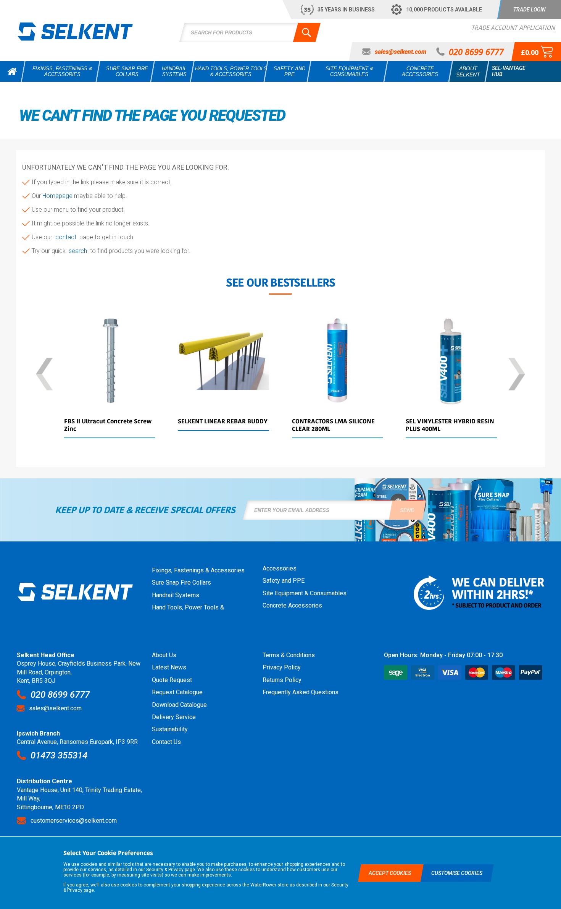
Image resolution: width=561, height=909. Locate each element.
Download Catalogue (179, 704)
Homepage (58, 195)
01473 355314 (59, 755)
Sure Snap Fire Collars (181, 582)
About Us (164, 655)
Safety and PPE (284, 580)
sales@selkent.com (55, 708)
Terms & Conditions (289, 655)
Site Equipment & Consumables (305, 593)
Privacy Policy (282, 667)
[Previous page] (44, 375)
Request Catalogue (177, 692)
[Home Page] (75, 31)
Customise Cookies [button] (456, 873)
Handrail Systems (175, 595)
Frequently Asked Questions (301, 692)
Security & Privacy (165, 869)
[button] (529, 9)
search (79, 250)
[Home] (12, 71)
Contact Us (166, 741)
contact (67, 237)
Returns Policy (282, 680)
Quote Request (172, 680)
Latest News (169, 667)
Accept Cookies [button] (390, 873)
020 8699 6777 (60, 694)
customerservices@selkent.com (74, 820)
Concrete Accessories (292, 605)
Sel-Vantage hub (509, 71)
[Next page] (516, 375)
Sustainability (170, 729)
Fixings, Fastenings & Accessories (198, 570)
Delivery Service (174, 717)
